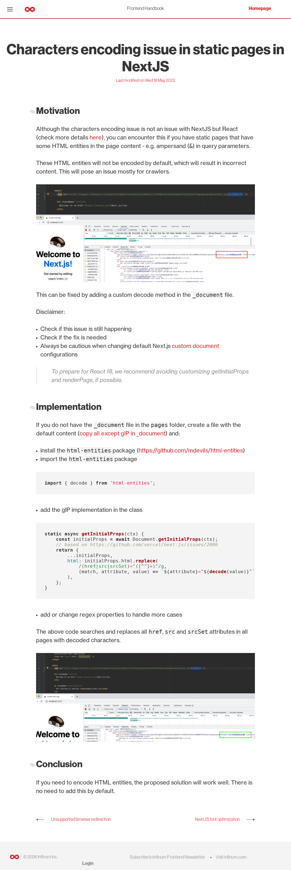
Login (87, 863)
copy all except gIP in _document (122, 433)
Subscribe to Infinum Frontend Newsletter (167, 856)
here (96, 137)
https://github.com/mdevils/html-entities (191, 450)
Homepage (260, 8)
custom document (195, 345)
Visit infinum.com (231, 856)
